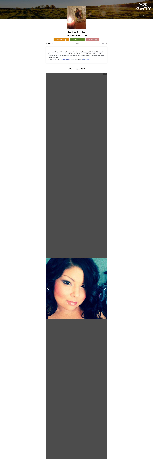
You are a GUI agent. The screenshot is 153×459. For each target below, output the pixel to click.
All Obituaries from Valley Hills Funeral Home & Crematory (142, 12)
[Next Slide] (104, 288)
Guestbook (103, 44)
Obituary (49, 44)
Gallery (76, 44)
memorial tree (65, 59)
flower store (86, 59)
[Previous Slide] (48, 288)
